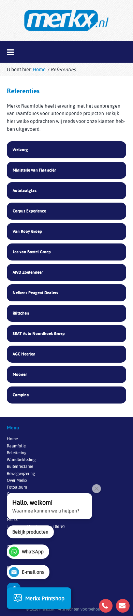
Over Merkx (17, 480)
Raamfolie (16, 445)
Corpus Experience (29, 211)
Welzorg (20, 149)
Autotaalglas (24, 190)
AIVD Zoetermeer (28, 272)
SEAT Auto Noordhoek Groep (39, 333)
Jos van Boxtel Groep (32, 251)
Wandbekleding (21, 459)
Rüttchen (21, 313)
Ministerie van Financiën (35, 170)
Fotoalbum (17, 487)
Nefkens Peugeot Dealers (35, 292)
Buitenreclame (20, 466)
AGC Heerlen (24, 354)
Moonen (20, 374)
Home (39, 69)
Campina (21, 394)
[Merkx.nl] (66, 20)
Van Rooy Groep (27, 231)
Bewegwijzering (21, 473)
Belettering (17, 452)
